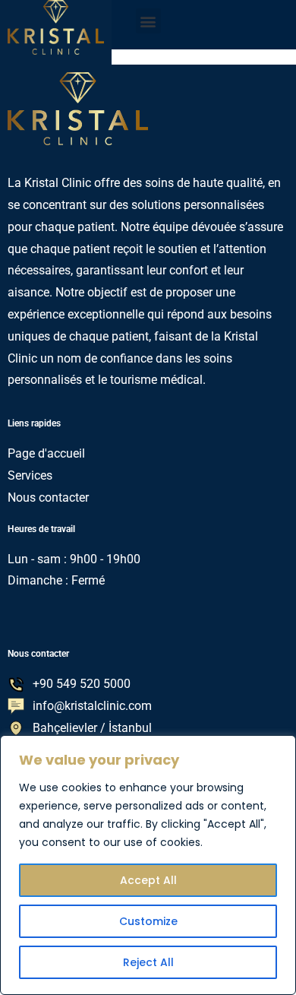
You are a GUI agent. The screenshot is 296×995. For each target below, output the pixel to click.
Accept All (148, 880)
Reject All (148, 962)
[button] (148, 20)
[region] (148, 865)
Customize (148, 921)
